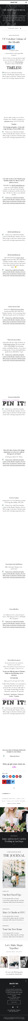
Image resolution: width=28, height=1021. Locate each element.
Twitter (11, 696)
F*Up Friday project (9, 344)
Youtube (16, 696)
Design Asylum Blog (14, 397)
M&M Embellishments (18, 185)
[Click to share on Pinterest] (16, 776)
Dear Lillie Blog (14, 609)
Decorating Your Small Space (14, 564)
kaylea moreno (9, 1018)
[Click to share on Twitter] (7, 776)
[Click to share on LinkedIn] (13, 776)
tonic (23, 1018)
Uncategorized (14, 35)
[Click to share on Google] (10, 776)
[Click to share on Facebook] (3, 776)
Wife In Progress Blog (17, 309)
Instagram (14, 694)
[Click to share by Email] (20, 776)
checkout (6, 121)
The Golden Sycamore (14, 660)
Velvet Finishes (19, 62)
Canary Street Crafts (14, 306)
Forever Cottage (14, 497)
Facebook (7, 694)
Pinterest (20, 694)
